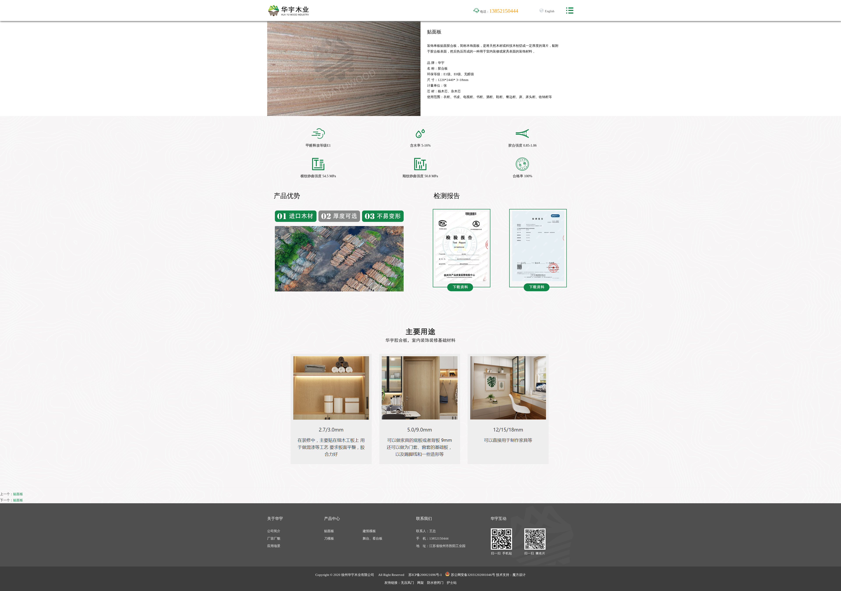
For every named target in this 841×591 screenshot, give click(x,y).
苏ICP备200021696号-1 (425, 575)
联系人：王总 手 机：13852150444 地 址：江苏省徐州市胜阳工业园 (440, 538)
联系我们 (424, 518)
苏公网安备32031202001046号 (473, 575)
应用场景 (273, 546)
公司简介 (273, 531)
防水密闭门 (435, 582)
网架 (420, 582)
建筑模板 (369, 531)
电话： (498, 11)
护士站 (452, 582)
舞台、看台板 (372, 538)
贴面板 (18, 494)
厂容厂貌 (273, 538)
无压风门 (407, 582)
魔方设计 (519, 575)
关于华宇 (275, 518)
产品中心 (332, 518)
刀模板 (329, 538)
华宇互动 (498, 518)
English (549, 11)
